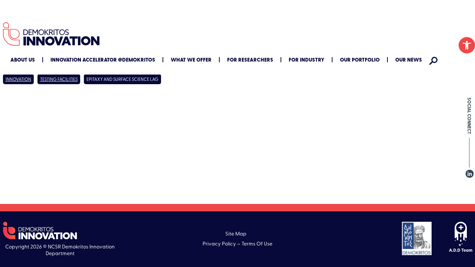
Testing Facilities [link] (59, 80)
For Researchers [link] (250, 60)
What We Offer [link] (191, 60)
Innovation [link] (18, 80)
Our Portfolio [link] (360, 60)
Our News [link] (408, 60)
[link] (467, 45)
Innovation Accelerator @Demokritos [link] (102, 60)
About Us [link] (22, 60)
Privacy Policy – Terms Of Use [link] (237, 244)
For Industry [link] (306, 60)
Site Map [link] (235, 234)
